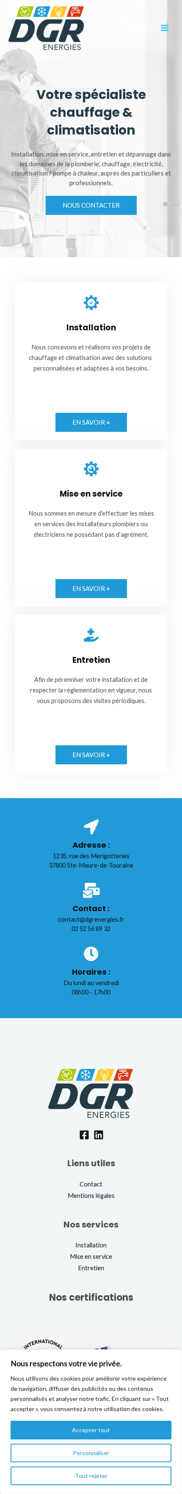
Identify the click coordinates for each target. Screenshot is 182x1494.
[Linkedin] (99, 1135)
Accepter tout (91, 1430)
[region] (91, 1421)
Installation (91, 1245)
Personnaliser (91, 1452)
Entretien (91, 660)
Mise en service (91, 494)
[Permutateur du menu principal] (165, 28)
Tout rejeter (91, 1475)
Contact (91, 1184)
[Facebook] (84, 1135)
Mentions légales (91, 1195)
